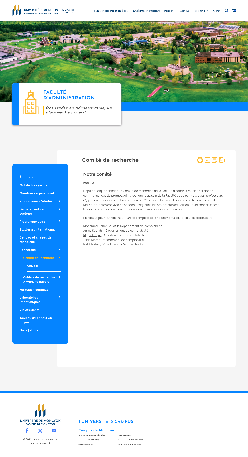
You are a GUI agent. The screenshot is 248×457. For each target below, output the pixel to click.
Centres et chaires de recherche (36, 240)
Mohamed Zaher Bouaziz (101, 226)
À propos (26, 177)
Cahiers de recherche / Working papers (39, 279)
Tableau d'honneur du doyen (36, 320)
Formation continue (34, 289)
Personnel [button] (169, 11)
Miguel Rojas (92, 235)
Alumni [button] (217, 11)
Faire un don (201, 11)
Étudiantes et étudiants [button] (146, 11)
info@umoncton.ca (87, 445)
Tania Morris (91, 240)
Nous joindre (29, 330)
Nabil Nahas (91, 244)
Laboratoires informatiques (30, 300)
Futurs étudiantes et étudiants (111, 11)
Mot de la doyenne (34, 185)
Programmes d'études (36, 201)
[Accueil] (35, 9)
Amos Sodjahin (93, 230)
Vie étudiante (30, 310)
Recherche (28, 250)
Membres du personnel (37, 193)
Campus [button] (184, 11)
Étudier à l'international (37, 229)
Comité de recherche (39, 258)
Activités (32, 265)
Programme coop (32, 221)
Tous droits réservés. (40, 443)
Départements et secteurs (32, 211)
